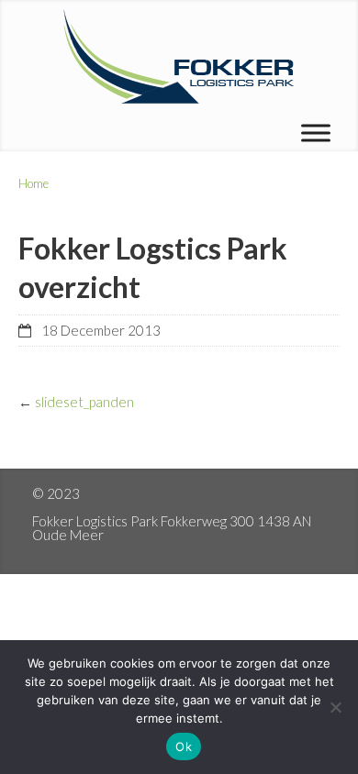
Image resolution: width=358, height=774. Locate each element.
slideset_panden (84, 401)
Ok (183, 746)
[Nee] (335, 707)
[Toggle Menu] (315, 132)
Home (33, 183)
